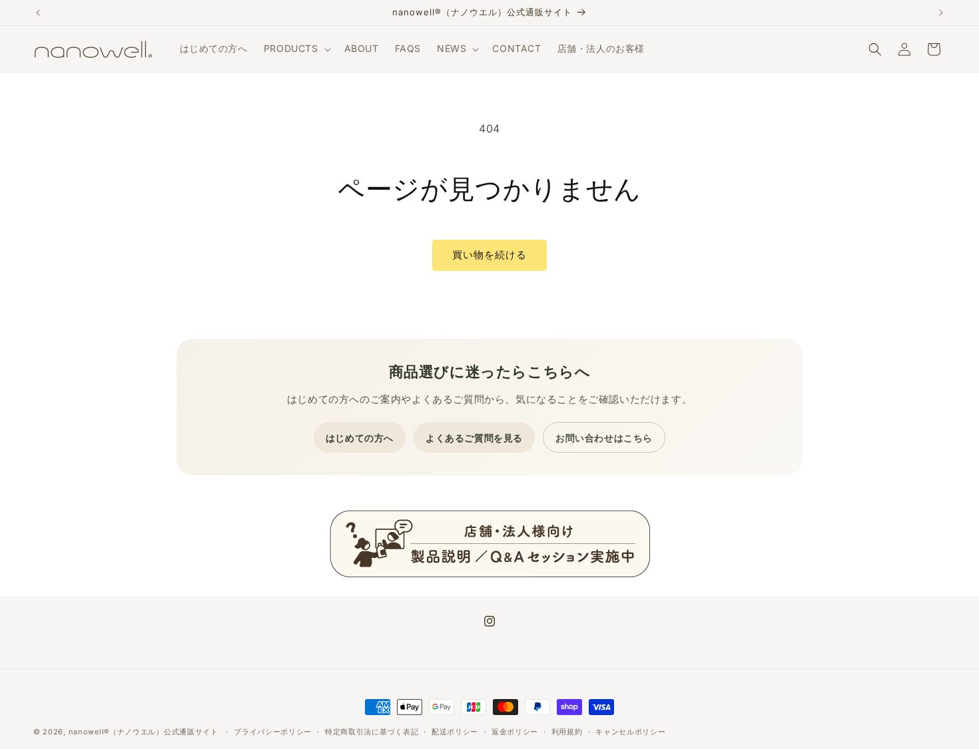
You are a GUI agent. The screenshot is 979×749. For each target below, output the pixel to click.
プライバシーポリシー (273, 731)
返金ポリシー (514, 731)
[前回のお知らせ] (38, 12)
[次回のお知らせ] (941, 12)
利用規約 (567, 731)
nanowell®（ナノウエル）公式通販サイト (143, 731)
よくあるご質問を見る (474, 437)
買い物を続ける (489, 254)
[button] (296, 49)
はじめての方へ (360, 437)
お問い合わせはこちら (604, 437)
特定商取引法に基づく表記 (371, 731)
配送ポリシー (455, 731)
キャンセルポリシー (630, 731)
